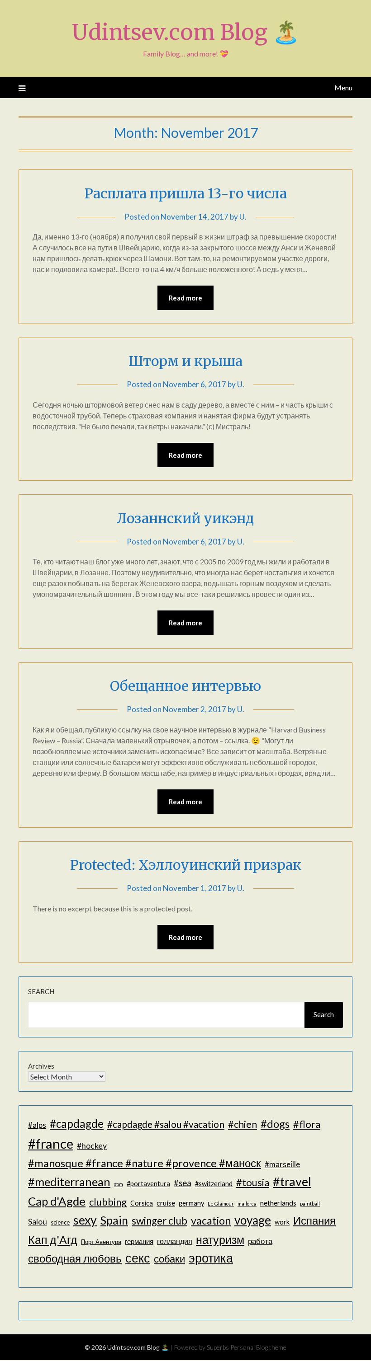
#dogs (275, 1123)
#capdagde (77, 1123)
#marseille (282, 1164)
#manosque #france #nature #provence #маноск (144, 1162)
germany (191, 1203)
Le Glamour (221, 1203)
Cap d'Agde (57, 1201)
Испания (314, 1220)
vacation (211, 1220)
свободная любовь (75, 1258)
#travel (292, 1181)
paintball (310, 1203)
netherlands (278, 1202)
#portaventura (148, 1183)
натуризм (220, 1239)
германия (139, 1241)
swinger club (159, 1221)
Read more (185, 298)
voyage (252, 1220)
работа (260, 1241)
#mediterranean (69, 1181)
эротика (211, 1258)
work (282, 1222)
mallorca (247, 1203)
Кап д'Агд (52, 1239)
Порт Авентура (101, 1241)
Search (41, 991)
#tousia (252, 1182)
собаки (169, 1259)
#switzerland (214, 1183)
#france (50, 1143)
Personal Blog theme (258, 1347)
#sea (182, 1183)
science (60, 1222)
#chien (242, 1124)
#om (118, 1184)
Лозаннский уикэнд (185, 518)
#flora (306, 1124)
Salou (37, 1221)
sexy (85, 1220)
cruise (166, 1202)
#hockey (92, 1145)
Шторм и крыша (185, 361)
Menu (343, 87)
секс (137, 1258)
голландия (174, 1241)
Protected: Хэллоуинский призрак (185, 864)
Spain (114, 1220)
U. (243, 216)
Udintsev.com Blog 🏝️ (186, 32)
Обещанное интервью (185, 686)
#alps (37, 1125)
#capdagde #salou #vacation (165, 1124)
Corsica (141, 1203)
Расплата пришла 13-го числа (186, 193)
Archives (41, 1066)
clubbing (108, 1202)
